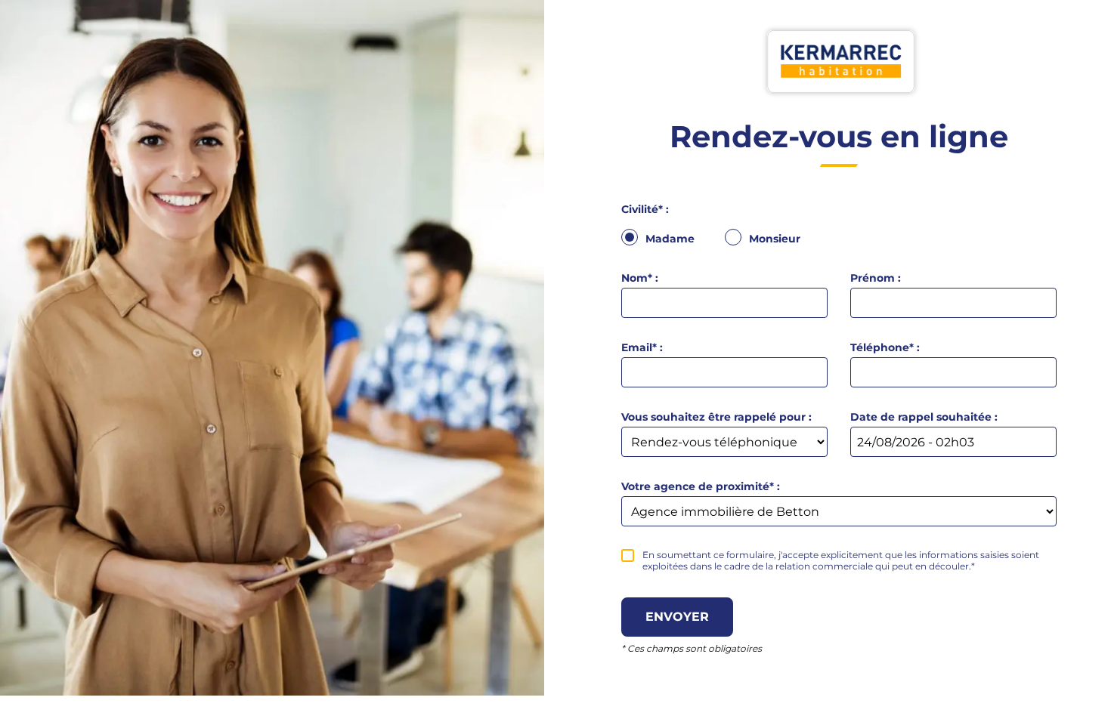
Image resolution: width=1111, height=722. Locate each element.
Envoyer (677, 616)
